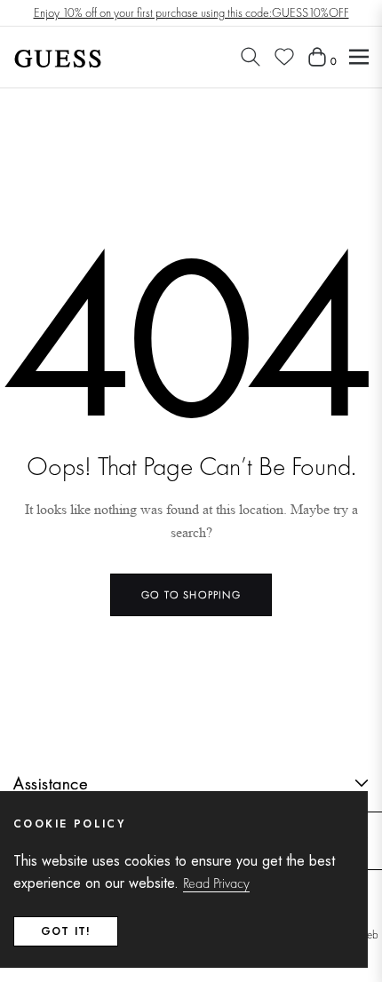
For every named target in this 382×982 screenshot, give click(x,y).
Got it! (66, 931)
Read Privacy (216, 883)
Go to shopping (191, 595)
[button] (250, 57)
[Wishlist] (284, 57)
